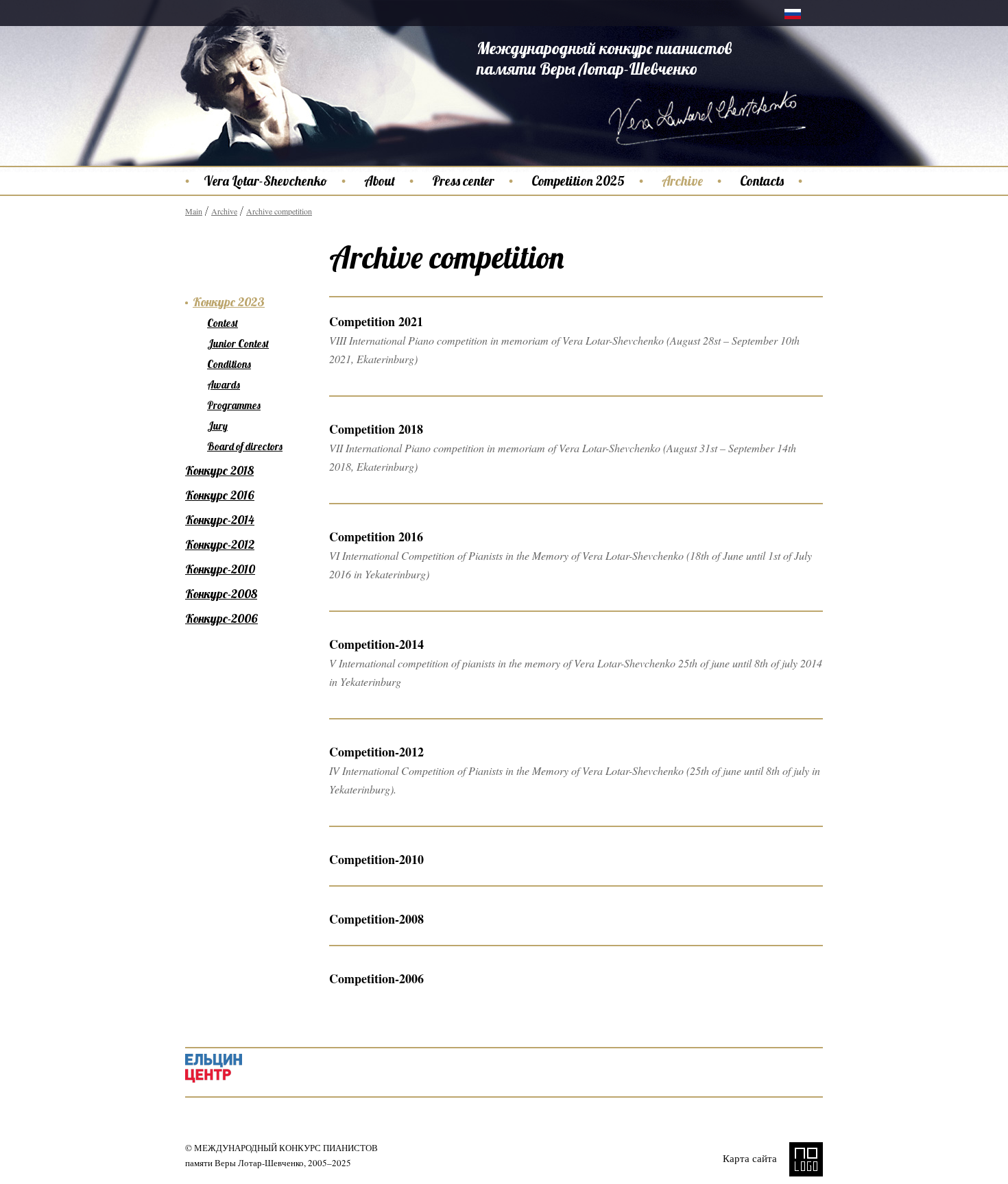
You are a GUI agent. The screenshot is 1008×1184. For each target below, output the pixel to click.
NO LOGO (806, 1159)
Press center (463, 181)
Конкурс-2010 (220, 569)
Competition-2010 (376, 859)
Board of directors (245, 446)
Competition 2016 (376, 536)
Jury (217, 425)
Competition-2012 (376, 752)
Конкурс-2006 (221, 618)
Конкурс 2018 (219, 470)
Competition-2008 (376, 919)
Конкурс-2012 (219, 544)
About (379, 181)
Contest (222, 323)
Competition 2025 (578, 181)
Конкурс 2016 (219, 495)
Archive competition (279, 211)
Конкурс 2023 (229, 302)
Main (193, 211)
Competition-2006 (376, 978)
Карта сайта (750, 1158)
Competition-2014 (376, 644)
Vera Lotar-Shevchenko (265, 181)
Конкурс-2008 (221, 594)
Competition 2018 (376, 429)
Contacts (762, 181)
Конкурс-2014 (219, 520)
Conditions (229, 364)
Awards (223, 384)
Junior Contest (238, 343)
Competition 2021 (376, 321)
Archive (682, 181)
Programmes (234, 405)
